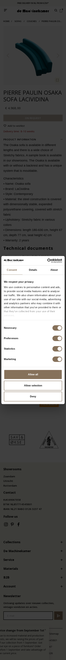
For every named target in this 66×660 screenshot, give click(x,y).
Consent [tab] (12, 269)
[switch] (57, 338)
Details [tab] (33, 269)
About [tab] (54, 269)
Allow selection (33, 385)
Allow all (33, 374)
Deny (33, 396)
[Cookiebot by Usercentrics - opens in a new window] (47, 260)
